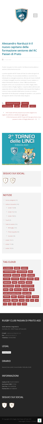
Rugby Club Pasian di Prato (12, 293)
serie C (33, 106)
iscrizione (15, 279)
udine (24, 304)
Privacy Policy (6, 352)
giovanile (31, 275)
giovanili (6, 279)
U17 (10, 304)
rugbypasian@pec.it (11, 335)
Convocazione (22, 271)
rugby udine (26, 293)
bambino (24, 268)
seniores (24, 106)
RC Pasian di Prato (27, 286)
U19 (19, 304)
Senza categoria (10, 200)
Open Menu (35, 15)
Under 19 (8, 248)
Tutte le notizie (10, 224)
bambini (17, 268)
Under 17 (8, 244)
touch (22, 300)
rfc (11, 289)
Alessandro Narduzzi (13, 103)
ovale (14, 282)
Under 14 (11, 208)
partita (29, 282)
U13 (27, 300)
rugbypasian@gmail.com (14, 333)
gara (30, 271)
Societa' (10, 236)
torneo (14, 300)
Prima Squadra (12, 232)
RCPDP (6, 289)
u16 (5, 304)
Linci (36, 279)
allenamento (8, 268)
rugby (17, 106)
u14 (32, 300)
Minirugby (11, 228)
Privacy (28, 421)
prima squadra (7, 106)
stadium (35, 296)
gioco (24, 275)
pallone (21, 282)
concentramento (9, 271)
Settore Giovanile (11, 204)
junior (23, 279)
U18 (14, 304)
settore (21, 296)
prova (17, 286)
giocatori (16, 275)
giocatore (7, 275)
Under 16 (11, 212)
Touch (7, 220)
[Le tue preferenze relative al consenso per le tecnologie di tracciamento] (39, 420)
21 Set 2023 (7, 60)
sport (28, 296)
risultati (18, 289)
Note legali (22, 421)
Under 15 (8, 240)
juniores (30, 279)
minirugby (7, 282)
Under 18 (11, 216)
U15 (37, 300)
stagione (7, 300)
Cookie (34, 421)
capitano (25, 103)
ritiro (25, 289)
